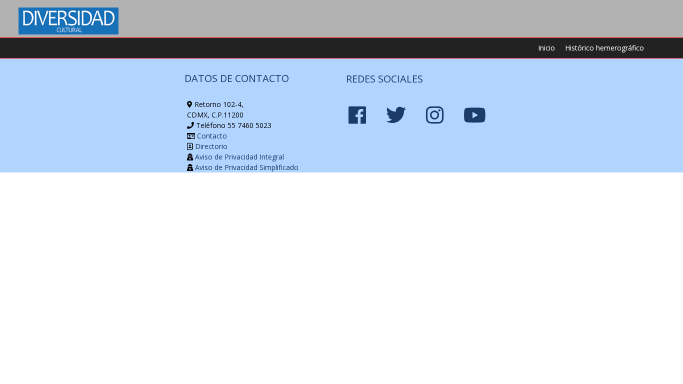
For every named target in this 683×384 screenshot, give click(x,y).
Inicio (546, 47)
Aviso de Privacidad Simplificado (245, 167)
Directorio (210, 146)
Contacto (211, 135)
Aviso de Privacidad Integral (238, 157)
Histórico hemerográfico (604, 47)
